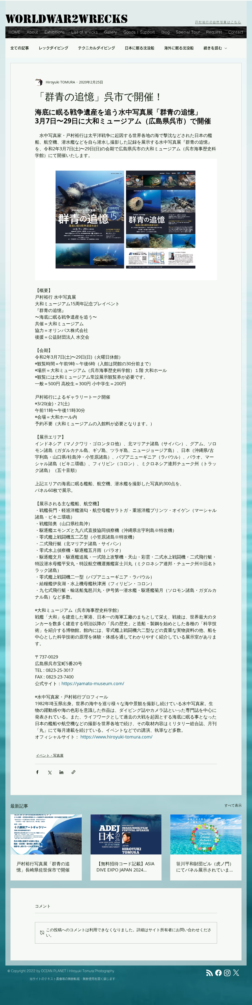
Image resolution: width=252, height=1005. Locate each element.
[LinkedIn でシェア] (61, 772)
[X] (236, 972)
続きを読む (213, 48)
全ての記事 (19, 48)
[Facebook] (218, 972)
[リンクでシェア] (73, 772)
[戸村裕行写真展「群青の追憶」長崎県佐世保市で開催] (46, 834)
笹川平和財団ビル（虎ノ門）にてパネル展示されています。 (205, 867)
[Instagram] (227, 972)
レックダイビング (53, 48)
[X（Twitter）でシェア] (49, 772)
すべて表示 (233, 805)
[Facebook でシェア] (37, 772)
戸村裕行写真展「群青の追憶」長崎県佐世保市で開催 (43, 867)
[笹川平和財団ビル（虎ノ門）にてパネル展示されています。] (205, 834)
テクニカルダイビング (96, 48)
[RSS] (209, 972)
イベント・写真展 (49, 755)
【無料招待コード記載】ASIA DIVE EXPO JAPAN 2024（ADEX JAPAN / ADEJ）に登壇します (125, 867)
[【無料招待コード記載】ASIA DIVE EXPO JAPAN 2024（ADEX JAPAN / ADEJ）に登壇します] (126, 834)
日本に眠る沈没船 (139, 48)
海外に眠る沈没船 (179, 48)
